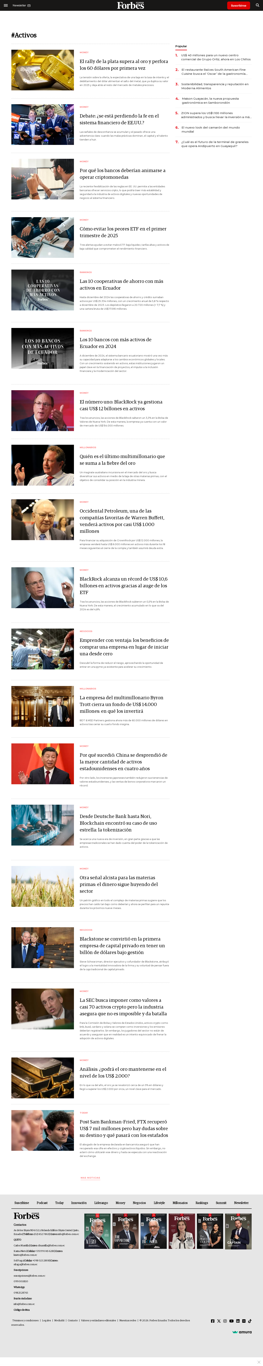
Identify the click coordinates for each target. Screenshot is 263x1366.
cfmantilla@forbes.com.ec (51, 1245)
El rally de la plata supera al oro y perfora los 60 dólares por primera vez (124, 65)
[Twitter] (219, 1321)
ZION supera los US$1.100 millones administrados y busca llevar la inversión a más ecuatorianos (216, 115)
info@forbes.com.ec (68, 1234)
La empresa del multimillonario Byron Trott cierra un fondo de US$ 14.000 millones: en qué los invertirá (121, 704)
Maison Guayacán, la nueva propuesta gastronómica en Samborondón (210, 100)
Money (120, 1203)
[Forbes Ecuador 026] (238, 1232)
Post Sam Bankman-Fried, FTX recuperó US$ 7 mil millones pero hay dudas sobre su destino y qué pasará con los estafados (124, 1129)
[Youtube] (231, 1321)
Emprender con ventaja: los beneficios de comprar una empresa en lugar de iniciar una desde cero (124, 647)
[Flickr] (244, 1321)
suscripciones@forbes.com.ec (29, 1276)
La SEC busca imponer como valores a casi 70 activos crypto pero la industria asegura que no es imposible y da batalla (123, 1007)
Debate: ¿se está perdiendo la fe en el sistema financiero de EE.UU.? (119, 119)
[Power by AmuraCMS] (242, 1331)
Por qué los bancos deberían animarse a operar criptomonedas (123, 174)
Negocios (139, 1203)
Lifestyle (159, 1203)
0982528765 (21, 1293)
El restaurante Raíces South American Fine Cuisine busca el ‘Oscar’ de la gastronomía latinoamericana (214, 72)
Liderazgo (101, 1203)
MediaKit (59, 1320)
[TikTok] (250, 1321)
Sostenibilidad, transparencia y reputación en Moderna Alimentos (215, 86)
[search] (257, 5)
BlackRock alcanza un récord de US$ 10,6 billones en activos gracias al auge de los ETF (124, 586)
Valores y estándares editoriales (98, 1320)
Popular (181, 46)
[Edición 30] (125, 1232)
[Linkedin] (238, 1321)
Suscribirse (238, 5)
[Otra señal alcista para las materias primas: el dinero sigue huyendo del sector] (42, 886)
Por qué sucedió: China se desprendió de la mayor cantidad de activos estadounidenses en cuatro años (123, 762)
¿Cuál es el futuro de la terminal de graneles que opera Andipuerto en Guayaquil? (215, 144)
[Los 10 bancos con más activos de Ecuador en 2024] (42, 348)
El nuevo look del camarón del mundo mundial (211, 129)
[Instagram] (225, 1321)
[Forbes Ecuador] (131, 5)
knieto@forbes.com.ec (25, 1255)
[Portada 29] (154, 1232)
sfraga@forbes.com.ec (25, 1264)
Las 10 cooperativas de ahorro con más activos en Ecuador (121, 285)
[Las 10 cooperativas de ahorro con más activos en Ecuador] (42, 290)
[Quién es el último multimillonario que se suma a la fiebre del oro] (42, 465)
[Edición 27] (210, 1232)
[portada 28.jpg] (182, 1232)
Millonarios (180, 1203)
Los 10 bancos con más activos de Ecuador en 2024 (116, 343)
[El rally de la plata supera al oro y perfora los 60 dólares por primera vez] (42, 70)
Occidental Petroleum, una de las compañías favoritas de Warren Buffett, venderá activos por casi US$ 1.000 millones (122, 521)
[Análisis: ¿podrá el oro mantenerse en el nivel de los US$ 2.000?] (42, 1077)
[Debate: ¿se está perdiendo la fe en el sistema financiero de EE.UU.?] (42, 124)
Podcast (42, 1203)
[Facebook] (212, 1321)
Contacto (73, 1320)
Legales (46, 1320)
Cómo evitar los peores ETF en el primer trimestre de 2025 (123, 232)
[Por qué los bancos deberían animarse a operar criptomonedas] (42, 179)
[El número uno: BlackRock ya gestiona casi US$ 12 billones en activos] (42, 410)
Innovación (78, 1203)
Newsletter (241, 1203)
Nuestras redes (127, 1320)
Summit (221, 1203)
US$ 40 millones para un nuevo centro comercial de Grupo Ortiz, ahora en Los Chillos (216, 57)
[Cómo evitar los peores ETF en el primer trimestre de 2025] (42, 237)
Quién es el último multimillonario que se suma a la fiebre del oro (122, 460)
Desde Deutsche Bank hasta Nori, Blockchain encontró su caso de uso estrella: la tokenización (118, 823)
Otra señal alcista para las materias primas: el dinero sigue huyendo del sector (119, 884)
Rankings (202, 1203)
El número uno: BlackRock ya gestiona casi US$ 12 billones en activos (121, 405)
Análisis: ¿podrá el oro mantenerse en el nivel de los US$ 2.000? (123, 1073)
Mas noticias (90, 1178)
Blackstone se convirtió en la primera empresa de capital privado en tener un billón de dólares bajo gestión (122, 946)
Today (59, 1203)
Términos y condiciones (25, 1320)
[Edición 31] (97, 1232)
